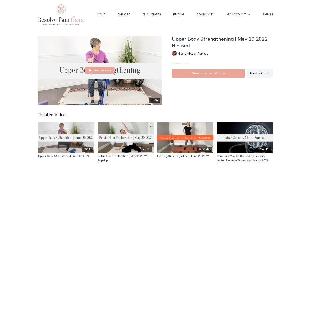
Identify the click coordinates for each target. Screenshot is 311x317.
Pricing (178, 14)
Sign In (268, 14)
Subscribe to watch (206, 73)
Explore (124, 14)
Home (101, 14)
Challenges (151, 14)
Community (205, 14)
